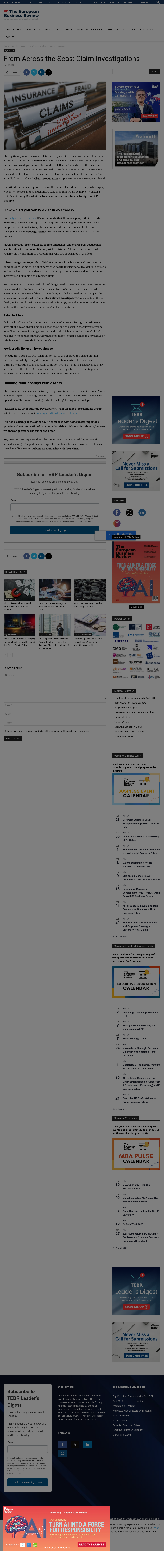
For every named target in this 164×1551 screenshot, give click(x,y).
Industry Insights (122, 717)
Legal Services (18, 46)
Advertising (115, 2)
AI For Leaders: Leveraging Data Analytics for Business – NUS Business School (140, 909)
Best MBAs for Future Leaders (130, 702)
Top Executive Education (96, 2)
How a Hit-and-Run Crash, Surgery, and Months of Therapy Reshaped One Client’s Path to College (19, 642)
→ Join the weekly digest (55, 530)
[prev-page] (6, 655)
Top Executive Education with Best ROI (134, 697)
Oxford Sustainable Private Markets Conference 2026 (137, 864)
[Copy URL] (48, 72)
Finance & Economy (83, 635)
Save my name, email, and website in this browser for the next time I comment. (48, 731)
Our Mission (54, 2)
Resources (41, 2)
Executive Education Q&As (128, 726)
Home (6, 2)
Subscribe (66, 2)
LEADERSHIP (12, 29)
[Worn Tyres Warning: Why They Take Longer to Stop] (90, 590)
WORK (66, 29)
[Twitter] (34, 72)
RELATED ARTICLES (15, 572)
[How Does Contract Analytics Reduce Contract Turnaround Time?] (55, 590)
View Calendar (119, 936)
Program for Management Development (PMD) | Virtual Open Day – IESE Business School (141, 892)
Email (13, 500)
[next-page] (11, 655)
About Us (16, 2)
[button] (158, 2)
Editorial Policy (129, 2)
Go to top (101, 456)
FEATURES (145, 29)
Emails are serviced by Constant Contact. (78, 521)
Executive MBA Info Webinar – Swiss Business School (139, 1100)
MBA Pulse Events (123, 736)
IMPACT (111, 29)
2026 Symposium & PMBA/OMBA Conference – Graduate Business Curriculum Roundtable (141, 1237)
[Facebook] (26, 72)
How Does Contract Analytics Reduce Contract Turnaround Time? (52, 606)
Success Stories (122, 721)
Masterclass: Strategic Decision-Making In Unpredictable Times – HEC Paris (141, 1052)
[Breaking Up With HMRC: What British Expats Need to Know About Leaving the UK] (90, 625)
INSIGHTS (128, 29)
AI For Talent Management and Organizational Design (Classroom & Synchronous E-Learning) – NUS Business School (141, 1083)
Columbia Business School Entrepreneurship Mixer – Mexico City (141, 823)
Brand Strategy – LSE (134, 1038)
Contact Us (143, 2)
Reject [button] (82, 1546)
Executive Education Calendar (129, 731)
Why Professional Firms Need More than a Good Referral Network (17, 606)
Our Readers (28, 2)
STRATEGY (50, 29)
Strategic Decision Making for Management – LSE (139, 1027)
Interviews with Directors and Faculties (134, 712)
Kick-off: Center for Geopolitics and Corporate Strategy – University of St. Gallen (140, 926)
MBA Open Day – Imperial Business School (136, 1186)
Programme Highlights (126, 707)
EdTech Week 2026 (133, 1224)
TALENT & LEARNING (88, 29)
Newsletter (78, 2)
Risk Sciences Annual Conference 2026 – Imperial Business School (141, 851)
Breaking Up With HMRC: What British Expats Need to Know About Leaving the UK (88, 642)
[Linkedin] (41, 72)
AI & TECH (31, 29)
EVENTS (10, 37)
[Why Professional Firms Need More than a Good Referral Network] (19, 590)
